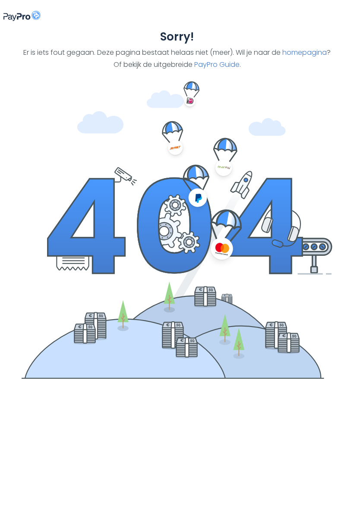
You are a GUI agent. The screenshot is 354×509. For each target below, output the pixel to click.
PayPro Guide (217, 64)
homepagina (304, 52)
